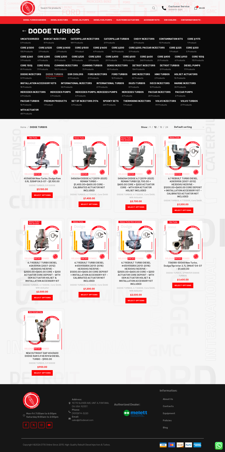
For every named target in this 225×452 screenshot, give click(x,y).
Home (23, 127)
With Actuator (136, 197)
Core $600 (103, 194)
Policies (167, 420)
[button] (42, 195)
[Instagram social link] (41, 425)
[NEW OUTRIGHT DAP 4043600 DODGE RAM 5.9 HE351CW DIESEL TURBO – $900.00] (42, 330)
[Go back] (24, 31)
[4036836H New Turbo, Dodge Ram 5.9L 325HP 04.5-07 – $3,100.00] (42, 156)
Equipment (169, 413)
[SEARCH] (153, 8)
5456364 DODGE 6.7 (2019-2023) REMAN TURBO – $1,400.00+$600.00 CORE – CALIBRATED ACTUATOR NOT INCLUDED (89, 184)
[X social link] (34, 425)
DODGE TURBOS (36, 185)
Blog (165, 427)
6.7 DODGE (91, 194)
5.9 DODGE (50, 185)
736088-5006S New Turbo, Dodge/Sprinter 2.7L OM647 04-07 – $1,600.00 (183, 265)
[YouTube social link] (49, 425)
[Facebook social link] (26, 425)
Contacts (168, 406)
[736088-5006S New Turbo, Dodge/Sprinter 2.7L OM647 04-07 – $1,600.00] (182, 240)
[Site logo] (27, 8)
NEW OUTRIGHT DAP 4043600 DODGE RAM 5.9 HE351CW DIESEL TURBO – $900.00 (42, 356)
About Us (168, 399)
